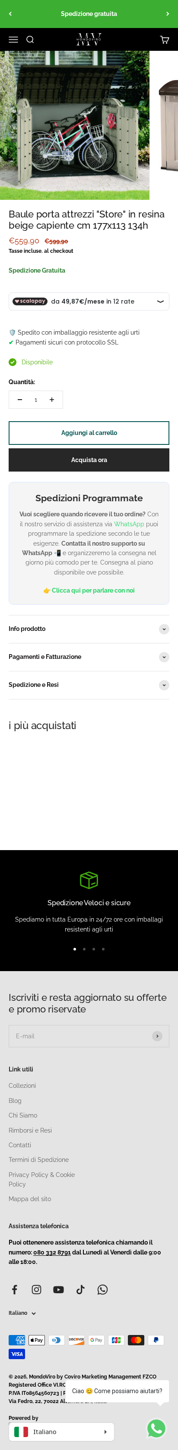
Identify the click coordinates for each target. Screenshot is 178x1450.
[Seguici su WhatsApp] (102, 1289)
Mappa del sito (30, 1198)
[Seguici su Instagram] (36, 1289)
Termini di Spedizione (39, 1159)
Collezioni (22, 1085)
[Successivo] (167, 14)
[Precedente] (10, 14)
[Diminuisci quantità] (20, 399)
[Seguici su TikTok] (80, 1289)
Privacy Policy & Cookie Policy (42, 1179)
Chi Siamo (23, 1115)
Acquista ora (89, 459)
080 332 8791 (52, 1252)
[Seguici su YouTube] (58, 1289)
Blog (15, 1100)
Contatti (20, 1145)
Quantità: (22, 382)
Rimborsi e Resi (30, 1130)
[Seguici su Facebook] (14, 1289)
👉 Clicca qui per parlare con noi (89, 590)
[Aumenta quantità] (52, 399)
